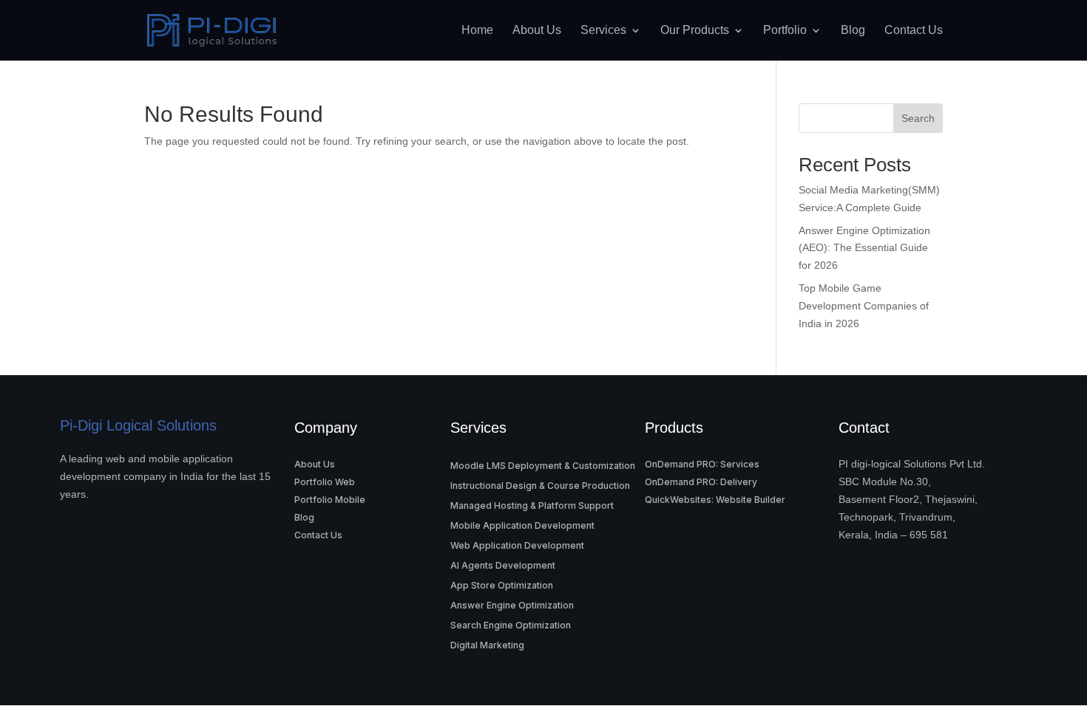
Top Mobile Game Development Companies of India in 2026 (864, 305)
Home (477, 30)
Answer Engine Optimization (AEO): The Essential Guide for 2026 (864, 248)
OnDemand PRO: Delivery (701, 481)
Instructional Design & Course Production (540, 485)
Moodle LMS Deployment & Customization (542, 465)
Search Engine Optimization (510, 625)
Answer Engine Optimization (512, 605)
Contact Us (913, 30)
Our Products (694, 30)
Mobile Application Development (522, 525)
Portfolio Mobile (329, 499)
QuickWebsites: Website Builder (715, 499)
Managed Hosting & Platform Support (532, 505)
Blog (853, 30)
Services (603, 30)
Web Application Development (517, 545)
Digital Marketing (487, 645)
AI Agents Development (502, 565)
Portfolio (785, 30)
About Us (536, 30)
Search (918, 118)
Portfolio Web (324, 481)
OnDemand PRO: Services (702, 464)
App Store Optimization (501, 585)
